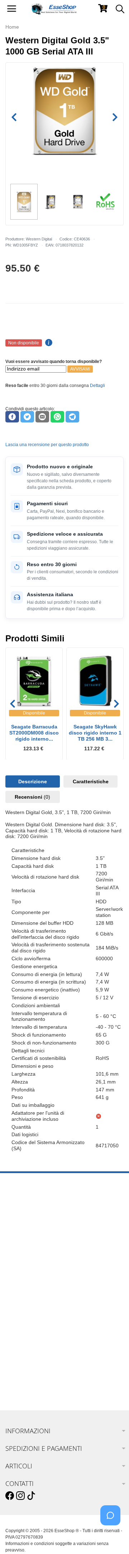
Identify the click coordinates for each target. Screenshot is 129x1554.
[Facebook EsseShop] (9, 1496)
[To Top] (112, 1537)
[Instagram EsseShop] (20, 1496)
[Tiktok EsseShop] (31, 1496)
